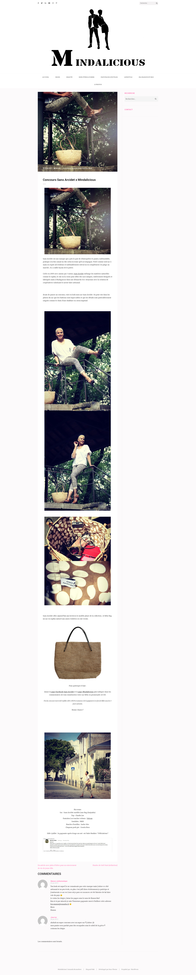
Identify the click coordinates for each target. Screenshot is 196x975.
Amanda (58, 168)
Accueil (45, 77)
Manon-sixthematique (59, 881)
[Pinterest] (56, 3)
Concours (85, 168)
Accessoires (67, 168)
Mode (57, 77)
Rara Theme (113, 969)
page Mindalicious (85, 692)
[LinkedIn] (45, 3)
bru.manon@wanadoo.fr (59, 904)
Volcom (89, 818)
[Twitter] (42, 3)
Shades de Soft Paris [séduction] (105, 865)
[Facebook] (38, 3)
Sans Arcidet (79, 274)
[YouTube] (49, 3)
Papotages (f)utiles (109, 77)
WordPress (134, 969)
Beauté (69, 77)
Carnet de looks (76, 168)
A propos (98, 84)
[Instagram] (53, 3)
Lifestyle (128, 77)
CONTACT (129, 110)
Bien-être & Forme (86, 77)
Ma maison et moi (146, 77)
